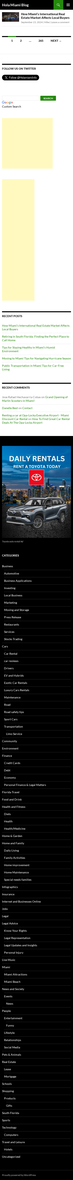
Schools (7, 1083)
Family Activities (14, 857)
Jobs (5, 908)
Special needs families (17, 879)
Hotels (8, 1149)
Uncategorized (11, 1156)
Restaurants (11, 624)
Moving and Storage (16, 610)
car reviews (11, 661)
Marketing (10, 602)
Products (10, 1098)
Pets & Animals (11, 1054)
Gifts (9, 1105)
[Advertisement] (27, 143)
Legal (5, 916)
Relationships (12, 1040)
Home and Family (13, 843)
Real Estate (9, 1062)
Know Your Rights (15, 930)
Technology (9, 1127)
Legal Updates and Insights (20, 945)
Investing (9, 588)
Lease (7, 1069)
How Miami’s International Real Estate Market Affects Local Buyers (45, 15)
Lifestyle (9, 1032)
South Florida (10, 1113)
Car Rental (10, 653)
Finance (7, 755)
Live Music (8, 959)
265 (41, 40)
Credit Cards (12, 763)
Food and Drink (12, 799)
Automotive (11, 573)
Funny (10, 1025)
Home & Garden (12, 836)
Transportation (13, 726)
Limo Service (14, 734)
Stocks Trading (13, 639)
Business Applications (18, 580)
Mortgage (10, 1076)
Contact (27, 408)
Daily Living (11, 850)
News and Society (13, 989)
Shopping (8, 1091)
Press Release (12, 617)
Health (8, 821)
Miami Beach (12, 981)
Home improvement (16, 865)
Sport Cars (10, 719)
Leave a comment (60, 22)
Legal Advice (10, 923)
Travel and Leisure (13, 1142)
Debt (7, 770)
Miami (6, 967)
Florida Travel (10, 792)
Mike (46, 22)
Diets (7, 814)
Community (9, 741)
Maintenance (12, 697)
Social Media (12, 1047)
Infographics (10, 887)
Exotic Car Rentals (15, 682)
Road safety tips (14, 712)
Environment (10, 748)
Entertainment (13, 1018)
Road (7, 704)
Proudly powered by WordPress (19, 1175)
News (9, 1003)
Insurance (8, 894)
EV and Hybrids (14, 675)
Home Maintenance (16, 872)
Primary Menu (68, 5)
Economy (10, 777)
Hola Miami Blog (15, 5)
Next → (56, 40)
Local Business (13, 595)
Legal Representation (17, 938)
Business (7, 566)
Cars (5, 646)
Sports (6, 1120)
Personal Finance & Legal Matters (25, 785)
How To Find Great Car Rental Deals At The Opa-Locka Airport (36, 420)
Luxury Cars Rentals (16, 690)
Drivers (9, 668)
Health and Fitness (13, 806)
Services (9, 631)
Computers (11, 1134)
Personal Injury (13, 952)
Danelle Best (10, 408)
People (6, 1011)
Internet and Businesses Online (21, 901)
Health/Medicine (14, 828)
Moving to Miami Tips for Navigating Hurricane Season (36, 358)
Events (8, 996)
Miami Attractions (15, 974)
